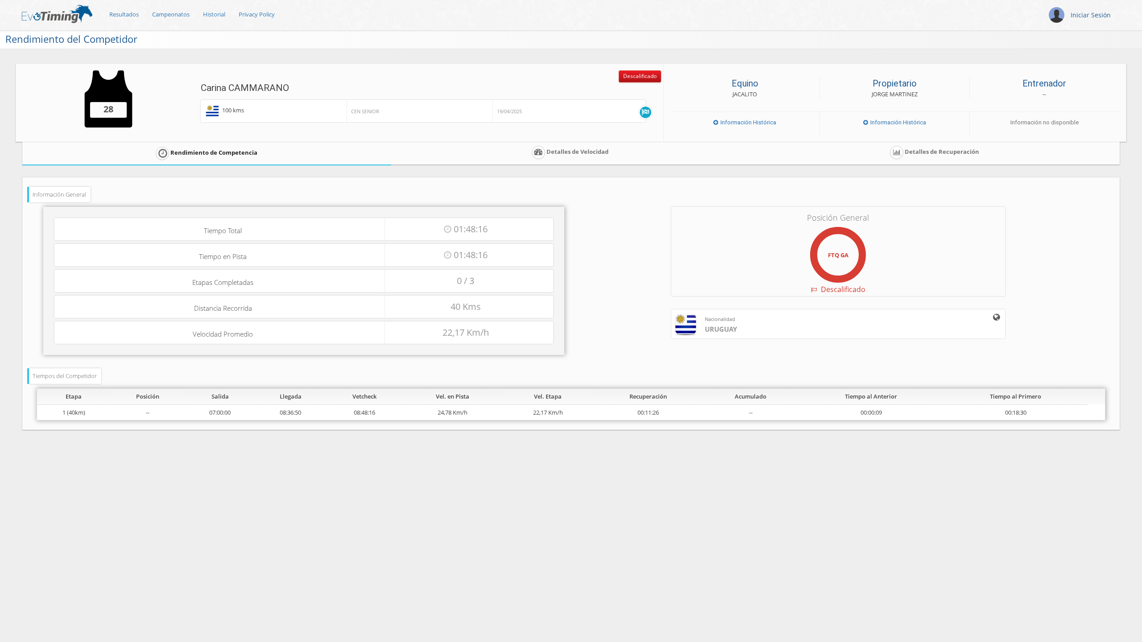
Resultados (124, 14)
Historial (214, 14)
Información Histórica (747, 122)
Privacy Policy (257, 14)
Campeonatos (171, 14)
